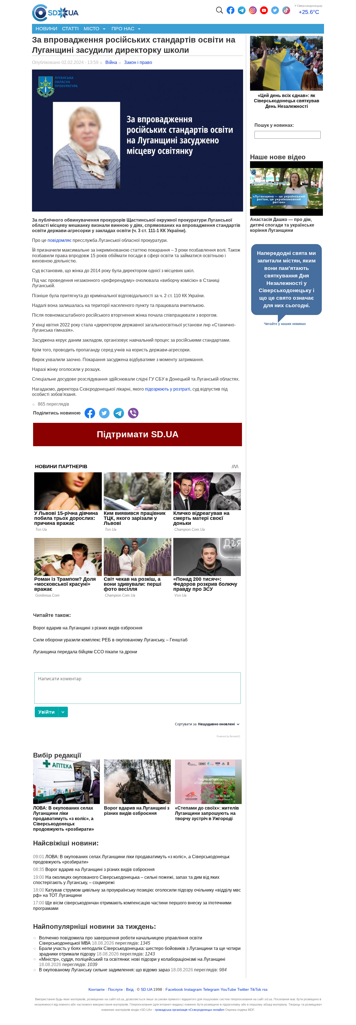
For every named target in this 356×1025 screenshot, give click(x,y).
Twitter (243, 989)
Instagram (193, 989)
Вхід (130, 989)
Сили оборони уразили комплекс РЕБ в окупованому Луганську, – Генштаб (110, 639)
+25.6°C (309, 12)
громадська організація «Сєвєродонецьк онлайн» (189, 1009)
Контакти (96, 989)
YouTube (228, 989)
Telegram (211, 989)
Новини (46, 28)
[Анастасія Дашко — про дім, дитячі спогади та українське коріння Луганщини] (286, 214)
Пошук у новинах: (274, 125)
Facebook (174, 989)
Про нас (121, 29)
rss (265, 989)
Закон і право (138, 62)
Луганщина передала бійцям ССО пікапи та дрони (85, 651)
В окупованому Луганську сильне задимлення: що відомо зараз (104, 969)
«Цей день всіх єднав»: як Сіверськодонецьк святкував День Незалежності (286, 100)
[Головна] (55, 11)
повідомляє (59, 240)
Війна (111, 62)
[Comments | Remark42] (137, 706)
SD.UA (146, 989)
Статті (70, 28)
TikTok (255, 989)
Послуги (115, 989)
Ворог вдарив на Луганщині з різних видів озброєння (87, 628)
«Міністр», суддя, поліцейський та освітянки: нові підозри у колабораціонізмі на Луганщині (132, 959)
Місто (90, 29)
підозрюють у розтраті (167, 389)
